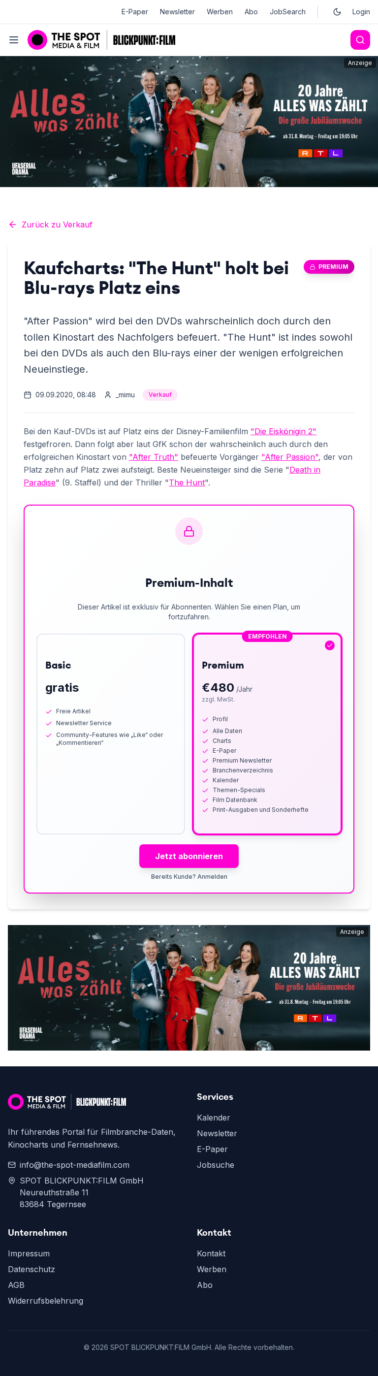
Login (361, 11)
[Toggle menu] (14, 40)
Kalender (213, 1117)
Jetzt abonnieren (189, 856)
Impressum (29, 1253)
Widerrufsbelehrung (45, 1301)
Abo (251, 11)
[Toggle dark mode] (337, 11)
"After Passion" (289, 457)
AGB (16, 1285)
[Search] (360, 40)
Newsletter (177, 11)
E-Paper (135, 11)
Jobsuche (215, 1165)
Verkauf (160, 394)
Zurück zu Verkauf (57, 224)
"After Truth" (153, 457)
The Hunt (187, 482)
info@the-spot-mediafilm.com (74, 1165)
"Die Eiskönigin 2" (283, 431)
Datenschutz (31, 1269)
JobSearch (288, 11)
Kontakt (211, 1253)
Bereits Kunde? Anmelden (189, 876)
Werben (220, 11)
